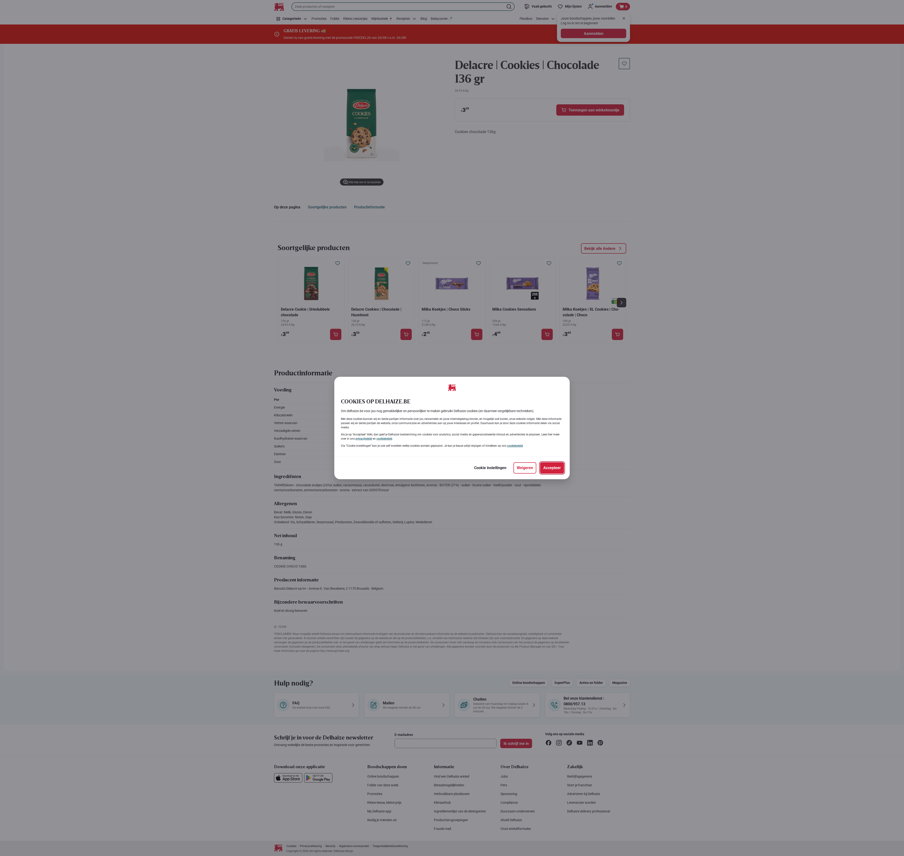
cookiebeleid (384, 438)
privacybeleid (363, 438)
